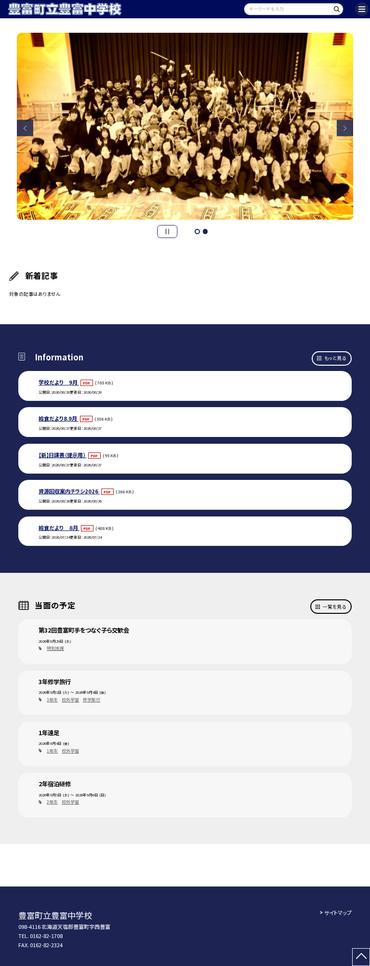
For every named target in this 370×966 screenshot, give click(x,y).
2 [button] (205, 231)
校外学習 (70, 700)
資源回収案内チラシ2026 (69, 491)
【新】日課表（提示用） (63, 455)
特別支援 (55, 648)
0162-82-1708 (46, 936)
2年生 (52, 802)
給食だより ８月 (59, 527)
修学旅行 (91, 700)
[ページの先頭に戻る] (361, 957)
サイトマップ (338, 912)
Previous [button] (25, 128)
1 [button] (197, 231)
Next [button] (345, 128)
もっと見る (335, 358)
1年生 (52, 751)
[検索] (335, 10)
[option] (185, 126)
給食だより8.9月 (59, 418)
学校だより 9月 (59, 382)
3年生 (52, 700)
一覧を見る (334, 606)
